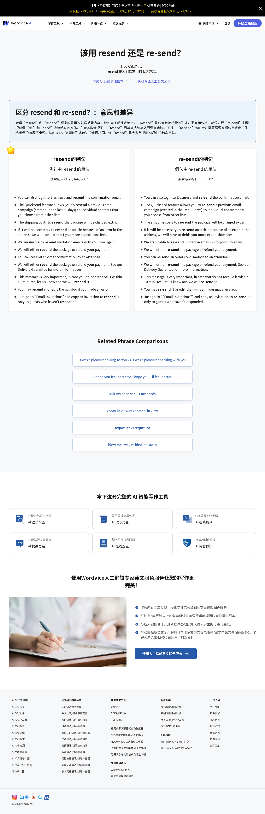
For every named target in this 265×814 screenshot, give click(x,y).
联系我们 (215, 713)
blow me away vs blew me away (132, 444)
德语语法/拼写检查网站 (74, 745)
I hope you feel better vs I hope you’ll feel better (132, 376)
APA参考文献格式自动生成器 (127, 734)
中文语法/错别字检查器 (74, 713)
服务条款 (215, 732)
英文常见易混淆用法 (122, 776)
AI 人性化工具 (19, 719)
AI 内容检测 (203, 545)
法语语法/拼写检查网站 (74, 739)
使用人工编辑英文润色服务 (162, 653)
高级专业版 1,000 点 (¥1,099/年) (122, 11)
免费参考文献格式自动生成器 (127, 728)
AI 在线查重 (120, 545)
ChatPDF (116, 706)
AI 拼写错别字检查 (22, 765)
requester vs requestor (132, 427)
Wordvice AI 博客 (120, 769)
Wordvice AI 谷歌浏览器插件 (176, 748)
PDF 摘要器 (117, 719)
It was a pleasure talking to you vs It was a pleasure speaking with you (132, 359)
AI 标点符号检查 (21, 758)
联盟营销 (215, 739)
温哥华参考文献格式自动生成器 (128, 754)
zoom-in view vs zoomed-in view (132, 410)
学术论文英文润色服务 (196, 632)
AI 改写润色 (120, 521)
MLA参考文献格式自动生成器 (127, 741)
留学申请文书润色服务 (231, 632)
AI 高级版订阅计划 (171, 706)
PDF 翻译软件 (118, 713)
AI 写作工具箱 (20, 700)
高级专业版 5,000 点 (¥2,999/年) (173, 11)
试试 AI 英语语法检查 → (110, 81)
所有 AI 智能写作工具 (172, 719)
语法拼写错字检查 (71, 700)
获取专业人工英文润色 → (156, 81)
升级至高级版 (248, 23)
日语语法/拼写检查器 (73, 726)
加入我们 (215, 745)
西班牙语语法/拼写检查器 (75, 732)
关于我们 (215, 706)
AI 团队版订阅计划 (171, 713)
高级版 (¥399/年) (81, 11)
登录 (227, 23)
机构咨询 (215, 719)
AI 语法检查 (36, 521)
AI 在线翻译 (203, 521)
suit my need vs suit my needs (132, 393)
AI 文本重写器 (19, 751)
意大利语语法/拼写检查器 (75, 771)
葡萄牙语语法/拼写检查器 (75, 765)
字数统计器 (18, 771)
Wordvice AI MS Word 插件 (176, 741)
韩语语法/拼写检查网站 (74, 719)
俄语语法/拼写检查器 (73, 751)
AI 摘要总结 (36, 545)
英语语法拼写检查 (71, 706)
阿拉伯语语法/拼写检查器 (75, 758)
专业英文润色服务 (171, 726)
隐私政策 (215, 726)
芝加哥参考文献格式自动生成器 (128, 748)
